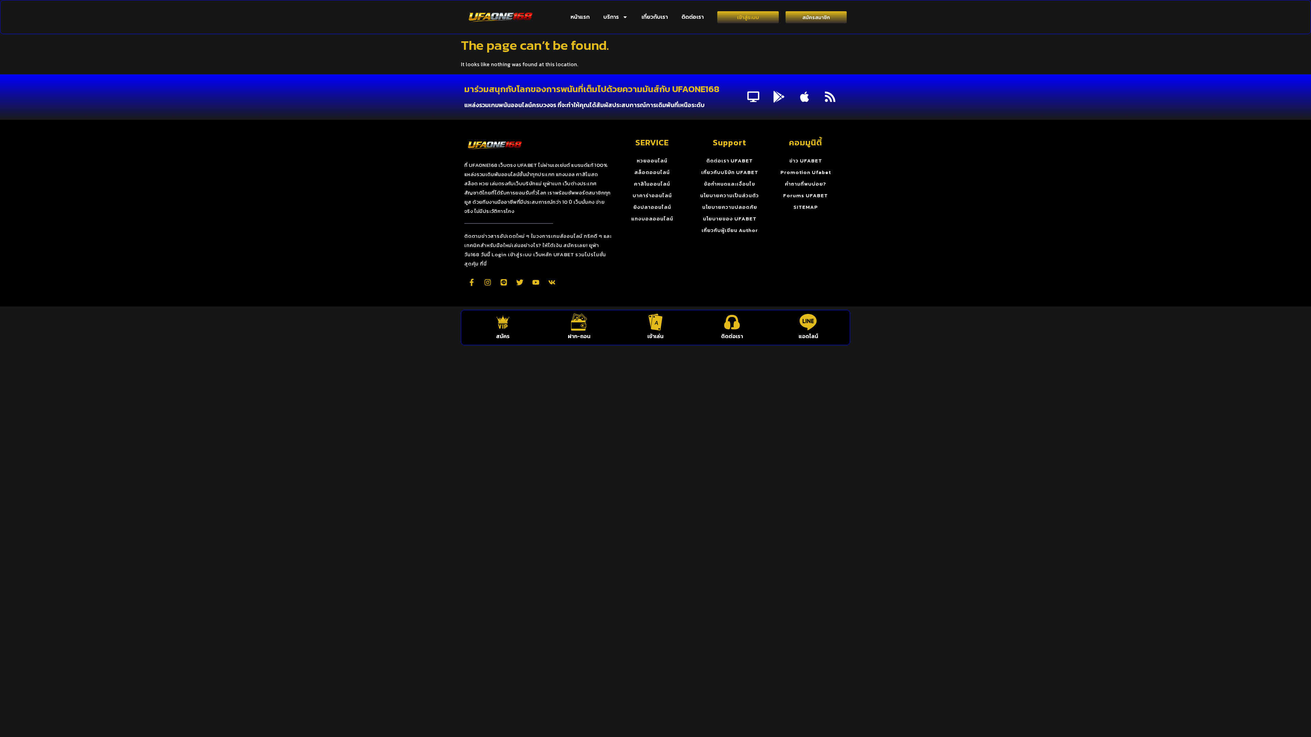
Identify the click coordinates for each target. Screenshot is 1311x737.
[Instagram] (487, 282)
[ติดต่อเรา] (732, 322)
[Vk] (552, 282)
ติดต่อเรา (692, 17)
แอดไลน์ (808, 336)
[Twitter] (519, 282)
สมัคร (503, 336)
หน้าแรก (580, 17)
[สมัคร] (502, 322)
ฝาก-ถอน (579, 336)
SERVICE (652, 142)
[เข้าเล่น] (655, 322)
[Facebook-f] (471, 282)
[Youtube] (535, 282)
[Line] (503, 282)
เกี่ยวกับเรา (655, 17)
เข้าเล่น (655, 336)
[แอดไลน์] (808, 322)
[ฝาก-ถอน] (579, 322)
